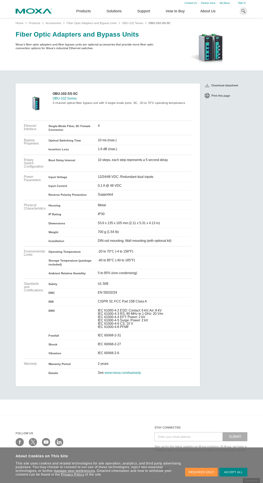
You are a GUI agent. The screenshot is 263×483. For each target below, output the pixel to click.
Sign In (242, 3)
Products (34, 23)
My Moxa (225, 3)
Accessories (53, 23)
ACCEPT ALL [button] (233, 472)
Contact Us (191, 3)
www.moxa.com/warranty (123, 372)
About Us (208, 11)
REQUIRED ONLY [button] (201, 472)
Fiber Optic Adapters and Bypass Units (92, 23)
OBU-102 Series (132, 23)
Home (19, 23)
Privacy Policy (72, 474)
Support (143, 11)
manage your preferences (74, 471)
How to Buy (175, 11)
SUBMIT (235, 436)
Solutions (114, 11)
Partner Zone (208, 3)
